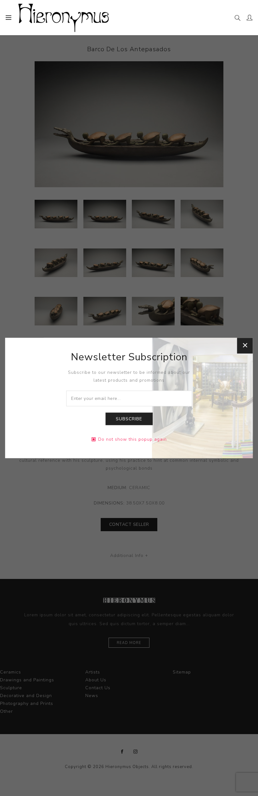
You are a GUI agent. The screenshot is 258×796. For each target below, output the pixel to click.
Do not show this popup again (132, 440)
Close (245, 345)
